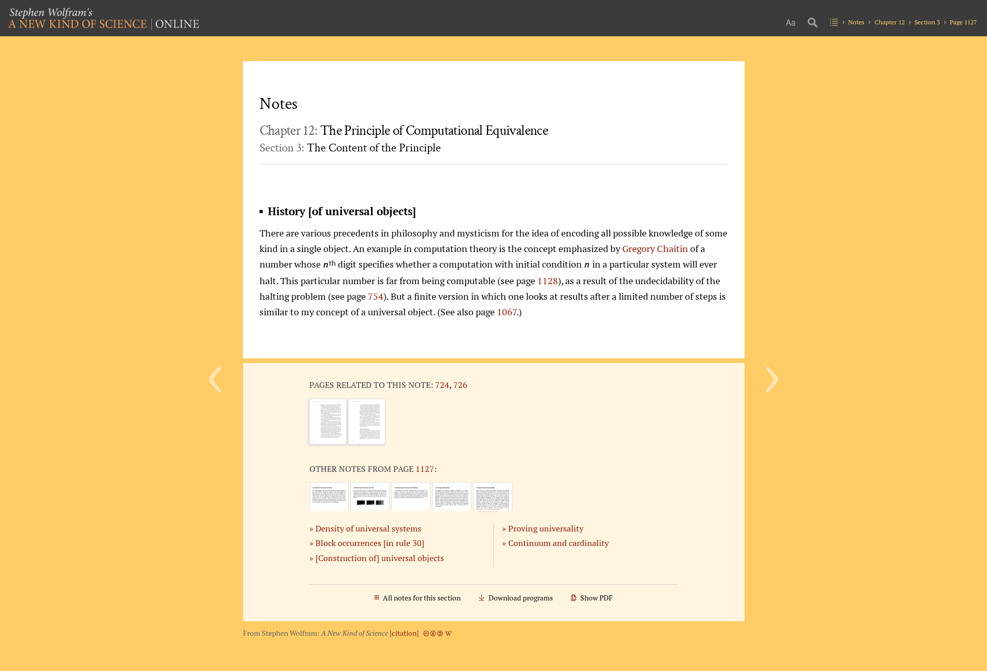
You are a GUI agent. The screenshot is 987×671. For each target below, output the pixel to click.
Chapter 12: (404, 130)
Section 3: (350, 148)
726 (460, 384)
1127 (425, 468)
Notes (856, 22)
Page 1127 (963, 22)
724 (442, 384)
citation (404, 633)
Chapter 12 (890, 22)
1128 (547, 280)
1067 (507, 311)
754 (375, 296)
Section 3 (927, 22)
